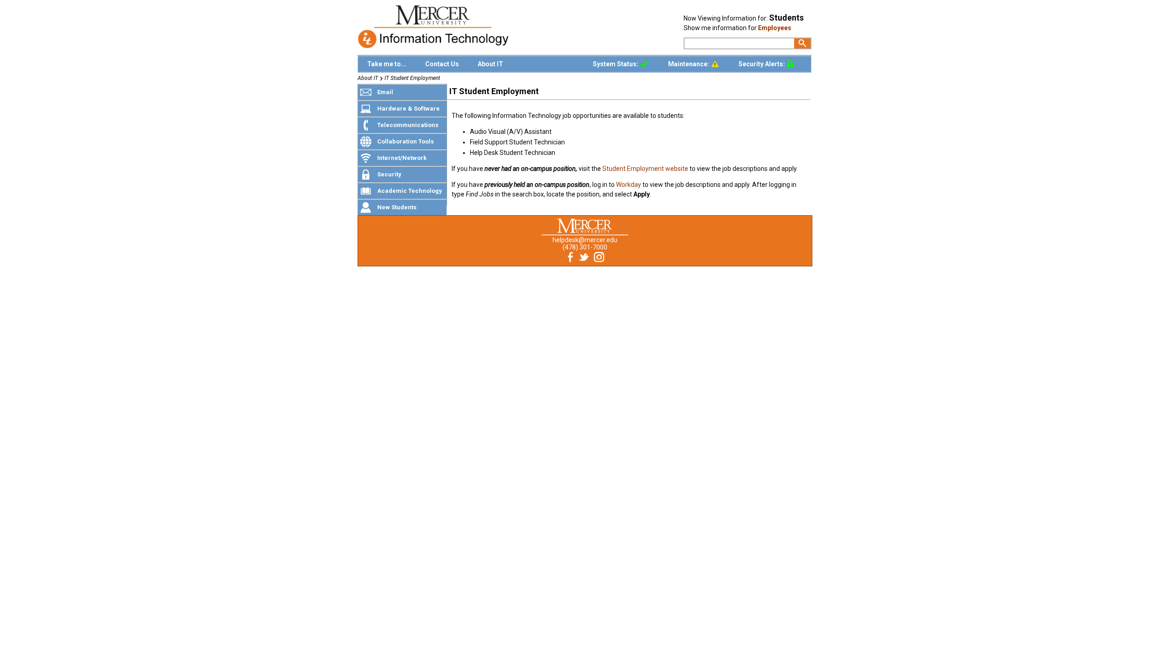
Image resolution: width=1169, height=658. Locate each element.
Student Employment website (645, 168)
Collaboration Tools (405, 141)
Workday (628, 184)
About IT (490, 64)
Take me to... (386, 64)
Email (385, 92)
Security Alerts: (762, 64)
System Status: (616, 64)
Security (389, 174)
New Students (396, 207)
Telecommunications (407, 125)
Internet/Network (402, 157)
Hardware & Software (408, 108)
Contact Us (442, 64)
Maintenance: (689, 64)
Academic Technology (409, 190)
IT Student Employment (412, 78)
